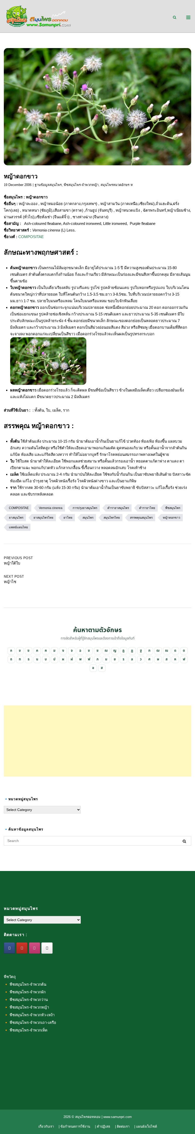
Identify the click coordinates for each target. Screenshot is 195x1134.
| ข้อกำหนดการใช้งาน (74, 1126)
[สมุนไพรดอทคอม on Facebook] (9, 948)
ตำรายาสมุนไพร (118, 508)
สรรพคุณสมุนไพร (141, 517)
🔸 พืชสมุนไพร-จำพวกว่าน (26, 999)
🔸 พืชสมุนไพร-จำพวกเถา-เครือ (30, 1022)
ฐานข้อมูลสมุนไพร (48, 185)
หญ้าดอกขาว (171, 517)
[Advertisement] (97, 741)
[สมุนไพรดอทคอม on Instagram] (34, 948)
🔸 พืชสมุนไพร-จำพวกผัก (25, 992)
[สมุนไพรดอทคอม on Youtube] (21, 948)
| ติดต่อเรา (122, 1126)
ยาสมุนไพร (16, 517)
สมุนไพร (88, 517)
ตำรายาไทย (147, 508)
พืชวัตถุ (10, 977)
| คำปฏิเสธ (102, 1126)
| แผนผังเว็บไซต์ (145, 1126)
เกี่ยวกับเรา (46, 1126)
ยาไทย (67, 517)
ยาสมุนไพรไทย (43, 517)
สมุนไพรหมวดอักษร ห (117, 185)
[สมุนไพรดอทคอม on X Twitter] (47, 948)
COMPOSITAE (31, 237)
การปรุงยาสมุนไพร (85, 508)
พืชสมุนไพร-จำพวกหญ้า (81, 185)
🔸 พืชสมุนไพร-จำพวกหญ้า (26, 1007)
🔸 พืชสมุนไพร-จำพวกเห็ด (25, 1030)
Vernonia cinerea (50, 508)
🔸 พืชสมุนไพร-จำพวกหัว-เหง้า (29, 1015)
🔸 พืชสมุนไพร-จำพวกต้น (25, 984)
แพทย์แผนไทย (18, 527)
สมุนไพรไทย (112, 517)
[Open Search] (174, 18)
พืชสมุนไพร (172, 508)
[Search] (184, 841)
